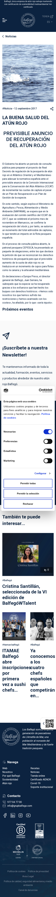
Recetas (35, 768)
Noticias (10, 36)
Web (4, 768)
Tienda (46, 16)
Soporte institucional (41, 787)
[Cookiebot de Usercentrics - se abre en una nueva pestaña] (39, 391)
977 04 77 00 (14, 802)
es (49, 21)
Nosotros (7, 772)
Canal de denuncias (28, 890)
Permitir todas (28, 483)
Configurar (41, 473)
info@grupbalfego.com (19, 805)
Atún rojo (7, 783)
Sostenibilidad (10, 779)
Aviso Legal (28, 876)
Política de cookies (16, 871)
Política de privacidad (38, 871)
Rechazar (28, 504)
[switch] (48, 441)
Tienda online (37, 775)
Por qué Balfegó (11, 775)
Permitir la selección (28, 493)
